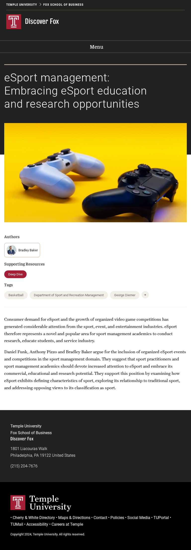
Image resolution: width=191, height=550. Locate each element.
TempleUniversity (50, 502)
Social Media (138, 517)
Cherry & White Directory (34, 517)
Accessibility (37, 524)
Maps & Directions (74, 517)
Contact (100, 517)
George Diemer (124, 295)
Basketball (15, 295)
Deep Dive (15, 274)
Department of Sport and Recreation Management (69, 295)
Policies (117, 517)
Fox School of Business (63, 4)
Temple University (21, 4)
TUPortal (161, 517)
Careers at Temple (67, 524)
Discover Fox (42, 21)
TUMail (16, 524)
